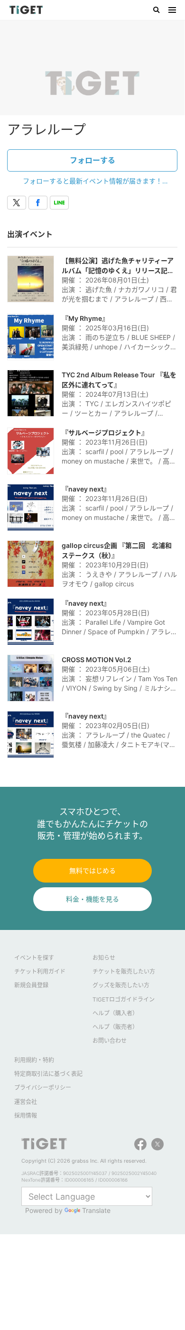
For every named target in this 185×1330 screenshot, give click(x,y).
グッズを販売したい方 (120, 985)
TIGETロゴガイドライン (123, 999)
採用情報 (25, 1115)
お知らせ (103, 957)
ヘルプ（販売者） (115, 1026)
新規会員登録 (31, 985)
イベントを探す (34, 957)
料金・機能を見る (92, 899)
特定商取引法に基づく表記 (48, 1073)
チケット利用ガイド (39, 971)
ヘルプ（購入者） (115, 1013)
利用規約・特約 (34, 1060)
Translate (96, 1210)
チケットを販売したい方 (123, 971)
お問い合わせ (109, 1040)
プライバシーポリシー (42, 1087)
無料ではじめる (92, 870)
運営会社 (25, 1101)
